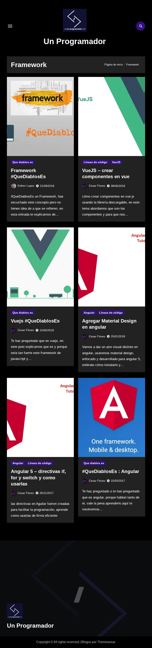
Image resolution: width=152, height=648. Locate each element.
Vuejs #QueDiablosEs (35, 321)
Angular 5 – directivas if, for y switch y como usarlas (38, 477)
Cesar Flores (97, 185)
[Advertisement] (29, 568)
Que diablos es (22, 162)
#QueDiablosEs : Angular (110, 471)
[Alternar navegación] (10, 26)
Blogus (86, 642)
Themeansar (106, 642)
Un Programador (75, 41)
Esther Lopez (26, 185)
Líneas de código (95, 162)
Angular (89, 312)
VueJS (116, 162)
